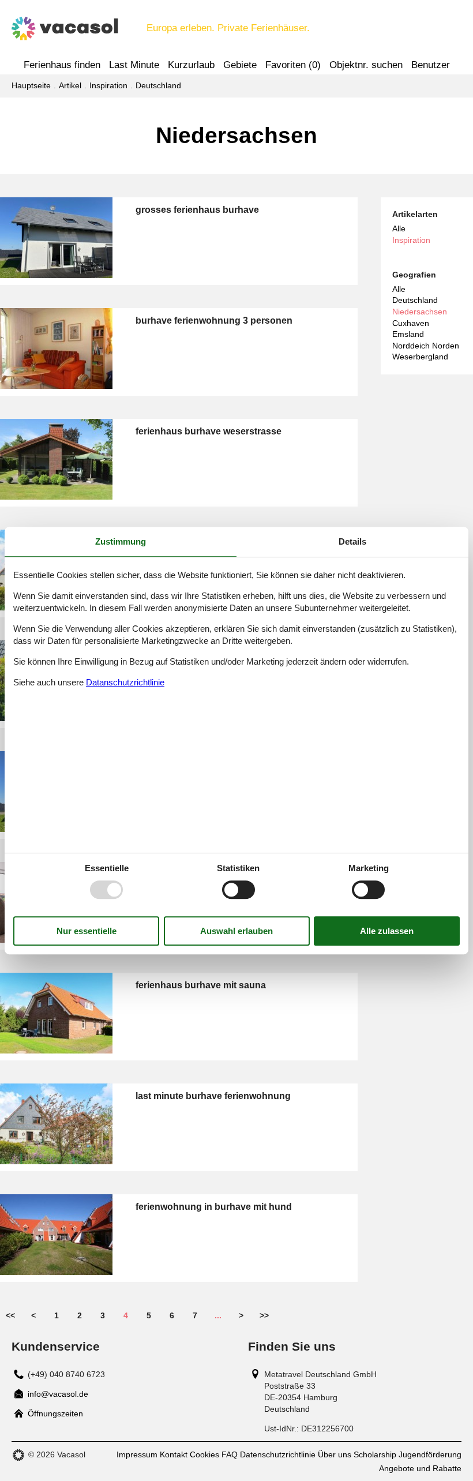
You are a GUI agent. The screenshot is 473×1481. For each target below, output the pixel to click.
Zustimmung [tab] (120, 541)
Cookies (204, 1454)
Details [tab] (352, 541)
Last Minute (134, 64)
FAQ (230, 1454)
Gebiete (240, 64)
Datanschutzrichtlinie (125, 682)
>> (264, 1315)
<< (10, 1315)
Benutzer (430, 64)
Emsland (408, 334)
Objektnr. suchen (366, 64)
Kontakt (173, 1454)
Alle (399, 228)
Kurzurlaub (191, 64)
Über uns (334, 1454)
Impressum (137, 1454)
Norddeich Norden (425, 345)
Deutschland (415, 300)
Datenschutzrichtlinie (278, 1454)
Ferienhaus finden (62, 64)
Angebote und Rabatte (420, 1468)
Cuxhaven (410, 323)
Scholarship (375, 1454)
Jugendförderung (430, 1454)
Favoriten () (293, 64)
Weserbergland (420, 356)
